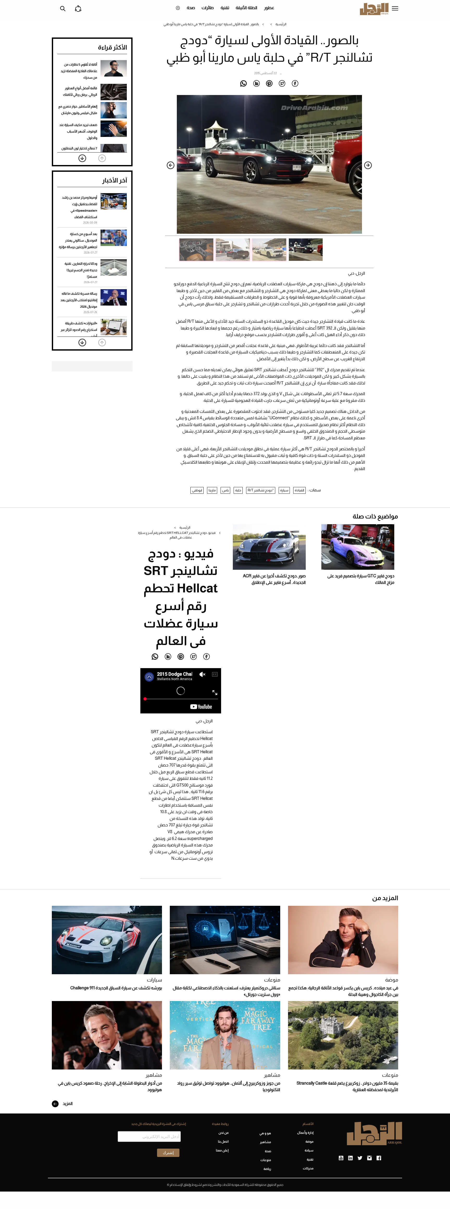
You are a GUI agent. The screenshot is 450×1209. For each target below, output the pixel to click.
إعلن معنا (222, 1150)
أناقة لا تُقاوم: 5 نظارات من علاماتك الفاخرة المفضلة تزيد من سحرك (79, 71)
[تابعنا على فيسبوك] (379, 1158)
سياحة (309, 1150)
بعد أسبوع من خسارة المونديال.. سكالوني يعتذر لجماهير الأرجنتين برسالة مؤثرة (78, 240)
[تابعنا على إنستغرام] (369, 1158)
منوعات (272, 980)
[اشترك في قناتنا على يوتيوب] (341, 1158)
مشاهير (272, 1075)
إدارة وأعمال (305, 1133)
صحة (191, 7)
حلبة (238, 490)
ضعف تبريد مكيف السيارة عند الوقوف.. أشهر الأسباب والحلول (78, 131)
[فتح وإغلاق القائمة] (395, 8)
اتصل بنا (223, 1141)
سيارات (154, 980)
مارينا (212, 490)
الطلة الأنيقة (246, 7)
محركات (308, 1168)
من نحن (223, 1133)
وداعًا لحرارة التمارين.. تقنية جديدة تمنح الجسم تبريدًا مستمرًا (81, 270)
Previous (368, 165)
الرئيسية (281, 24)
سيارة (284, 490)
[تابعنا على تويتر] (360, 1158)
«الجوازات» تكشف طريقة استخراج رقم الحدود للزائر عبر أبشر (79, 329)
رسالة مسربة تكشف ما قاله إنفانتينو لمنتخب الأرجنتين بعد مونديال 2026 (78, 300)
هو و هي (265, 1133)
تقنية (225, 7)
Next (170, 165)
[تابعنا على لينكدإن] (350, 1158)
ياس (225, 490)
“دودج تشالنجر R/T (261, 490)
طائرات (208, 7)
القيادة (299, 490)
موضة (391, 980)
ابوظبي (197, 490)
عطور (269, 7)
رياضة (267, 1169)
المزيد (67, 1103)
